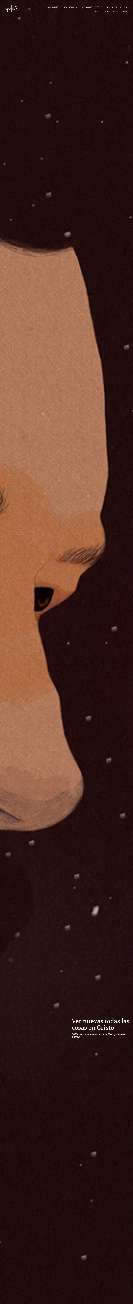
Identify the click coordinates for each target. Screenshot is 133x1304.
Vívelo (98, 7)
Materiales (111, 7)
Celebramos (53, 7)
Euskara (124, 11)
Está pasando (70, 7)
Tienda (123, 7)
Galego (115, 11)
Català (106, 11)
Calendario (86, 7)
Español (98, 11)
